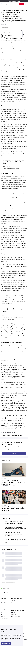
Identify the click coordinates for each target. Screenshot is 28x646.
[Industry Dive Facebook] (4, 593)
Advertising (13, 600)
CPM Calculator (4, 618)
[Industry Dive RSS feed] (10, 593)
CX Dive (13, 612)
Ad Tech (20, 435)
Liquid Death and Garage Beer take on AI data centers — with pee (15, 522)
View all (3, 582)
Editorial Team (4, 603)
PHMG (7, 84)
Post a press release (10, 582)
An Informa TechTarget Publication (14, 1)
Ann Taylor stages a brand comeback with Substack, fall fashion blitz (13, 534)
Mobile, (9, 435)
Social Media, (14, 435)
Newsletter (3, 607)
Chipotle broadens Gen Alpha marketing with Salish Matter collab (15, 527)
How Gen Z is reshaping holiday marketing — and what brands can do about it (13, 508)
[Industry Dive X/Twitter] (7, 593)
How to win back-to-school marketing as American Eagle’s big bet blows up (13, 482)
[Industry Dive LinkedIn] (2, 593)
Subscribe (22, 4)
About (2, 600)
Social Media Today (15, 616)
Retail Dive (13, 614)
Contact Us (3, 605)
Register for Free (6, 643)
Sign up (14, 453)
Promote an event (15, 605)
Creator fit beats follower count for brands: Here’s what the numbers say (15, 541)
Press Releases (4, 612)
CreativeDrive (19, 113)
